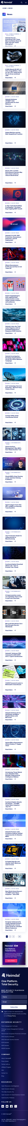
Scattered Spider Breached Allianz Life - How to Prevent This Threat (14, 565)
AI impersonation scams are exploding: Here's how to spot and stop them (13, 596)
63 (19, 936)
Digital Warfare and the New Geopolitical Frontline (13, 133)
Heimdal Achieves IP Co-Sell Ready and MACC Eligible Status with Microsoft (13, 715)
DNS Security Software (7, 1036)
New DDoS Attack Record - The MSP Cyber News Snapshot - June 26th (13, 893)
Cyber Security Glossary (7, 1089)
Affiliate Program (6, 1067)
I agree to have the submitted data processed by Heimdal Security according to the (15, 1014)
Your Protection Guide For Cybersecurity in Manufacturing (13, 537)
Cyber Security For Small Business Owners (13, 1095)
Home (4, 8)
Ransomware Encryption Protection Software (13, 1034)
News (10, 8)
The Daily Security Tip (7, 1092)
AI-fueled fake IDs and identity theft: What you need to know (13, 863)
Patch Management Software (9, 1026)
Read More (9, 46)
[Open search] (21, 2)
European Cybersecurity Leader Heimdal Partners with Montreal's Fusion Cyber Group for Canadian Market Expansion (13, 925)
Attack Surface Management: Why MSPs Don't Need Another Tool (13, 448)
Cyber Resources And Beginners (10, 1086)
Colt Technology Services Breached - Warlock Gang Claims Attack (13, 387)
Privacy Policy (12, 1016)
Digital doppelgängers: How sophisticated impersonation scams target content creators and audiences (13, 299)
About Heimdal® (6, 1058)
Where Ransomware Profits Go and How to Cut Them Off (13, 266)
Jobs (2, 1070)
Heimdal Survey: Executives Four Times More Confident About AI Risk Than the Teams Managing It (13, 41)
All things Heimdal (12, 34)
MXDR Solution (5, 1048)
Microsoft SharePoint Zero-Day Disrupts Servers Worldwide (14, 625)
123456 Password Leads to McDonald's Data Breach (14, 683)
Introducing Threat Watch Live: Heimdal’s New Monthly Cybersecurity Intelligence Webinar (13, 774)
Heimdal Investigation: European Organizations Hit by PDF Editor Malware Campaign (13, 358)
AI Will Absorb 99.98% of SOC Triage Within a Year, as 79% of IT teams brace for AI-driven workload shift (13, 72)
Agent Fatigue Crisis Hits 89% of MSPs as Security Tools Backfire (13, 506)
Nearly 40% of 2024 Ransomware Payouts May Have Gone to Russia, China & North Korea (13, 173)
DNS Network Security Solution (10, 1039)
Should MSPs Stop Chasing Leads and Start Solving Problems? (14, 478)
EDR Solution (5, 1042)
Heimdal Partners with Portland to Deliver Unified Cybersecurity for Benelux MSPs (13, 834)
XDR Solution (5, 1045)
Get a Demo (11, 961)
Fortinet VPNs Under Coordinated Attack (12, 416)
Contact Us (4, 1073)
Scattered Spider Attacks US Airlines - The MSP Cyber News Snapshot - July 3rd (13, 804)
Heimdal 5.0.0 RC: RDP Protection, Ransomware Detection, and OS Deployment (13, 238)
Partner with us (5, 1064)
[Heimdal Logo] (7, 2)
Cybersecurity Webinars (7, 1098)
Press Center (5, 1061)
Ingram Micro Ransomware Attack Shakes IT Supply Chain (13, 744)
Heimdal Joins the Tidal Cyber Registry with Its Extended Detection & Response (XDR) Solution (13, 329)
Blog (2, 1076)
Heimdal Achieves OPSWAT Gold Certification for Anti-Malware (12, 102)
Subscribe (14, 1007)
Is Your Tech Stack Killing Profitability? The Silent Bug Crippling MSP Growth (13, 207)
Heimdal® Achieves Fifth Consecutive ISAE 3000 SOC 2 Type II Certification (13, 655)
